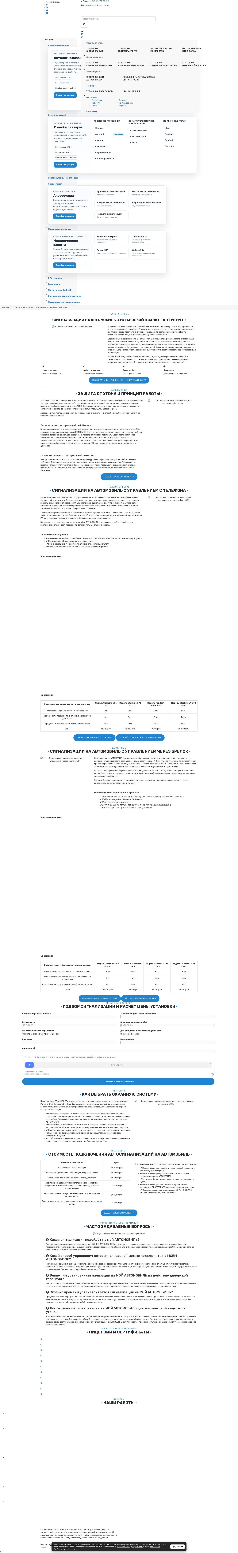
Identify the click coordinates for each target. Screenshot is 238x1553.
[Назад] (45, 625)
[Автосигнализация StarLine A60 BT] (119, 821)
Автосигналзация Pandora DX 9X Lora (63, 913)
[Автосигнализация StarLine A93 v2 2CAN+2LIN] (119, 604)
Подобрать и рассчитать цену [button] (94, 737)
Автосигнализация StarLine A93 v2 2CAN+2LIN (69, 608)
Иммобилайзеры (68, 127)
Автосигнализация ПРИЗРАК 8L (60, 564)
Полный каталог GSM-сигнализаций (140, 737)
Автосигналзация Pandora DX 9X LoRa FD (65, 935)
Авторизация (88, 5)
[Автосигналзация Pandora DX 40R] (119, 865)
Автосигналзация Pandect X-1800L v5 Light (67, 674)
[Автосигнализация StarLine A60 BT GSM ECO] (119, 843)
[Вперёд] (193, 625)
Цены (94, 106)
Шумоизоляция (131, 91)
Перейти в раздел (65, 95)
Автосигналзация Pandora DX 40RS (62, 891)
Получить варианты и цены (118, 1081)
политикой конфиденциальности (55, 1057)
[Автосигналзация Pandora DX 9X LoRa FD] (119, 931)
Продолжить (177, 1547)
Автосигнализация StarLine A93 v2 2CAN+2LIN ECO (71, 630)
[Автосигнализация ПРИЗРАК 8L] (119, 560)
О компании (97, 100)
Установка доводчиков (99, 91)
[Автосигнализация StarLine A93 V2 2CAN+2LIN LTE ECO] (119, 648)
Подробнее (171, 578)
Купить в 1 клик (119, 578)
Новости (96, 103)
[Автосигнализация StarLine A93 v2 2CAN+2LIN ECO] (119, 626)
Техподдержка (126, 103)
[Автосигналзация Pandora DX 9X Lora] (119, 909)
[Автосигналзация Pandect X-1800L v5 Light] (119, 670)
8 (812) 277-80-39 (100, 1)
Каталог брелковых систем (140, 998)
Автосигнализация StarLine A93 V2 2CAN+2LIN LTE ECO (74, 652)
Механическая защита (65, 242)
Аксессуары (63, 196)
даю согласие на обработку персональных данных (94, 1057)
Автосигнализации (70, 58)
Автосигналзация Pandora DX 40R (61, 869)
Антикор (123, 100)
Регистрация (103, 5)
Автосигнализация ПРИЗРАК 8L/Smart (64, 586)
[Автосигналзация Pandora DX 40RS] (119, 887)
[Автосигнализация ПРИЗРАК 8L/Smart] (119, 582)
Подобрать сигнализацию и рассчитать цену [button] (119, 380)
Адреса (122, 106)
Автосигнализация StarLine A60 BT (62, 825)
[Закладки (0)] (82, 34)
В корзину (66, 578)
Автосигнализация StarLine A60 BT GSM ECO (68, 847)
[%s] (82, 37)
